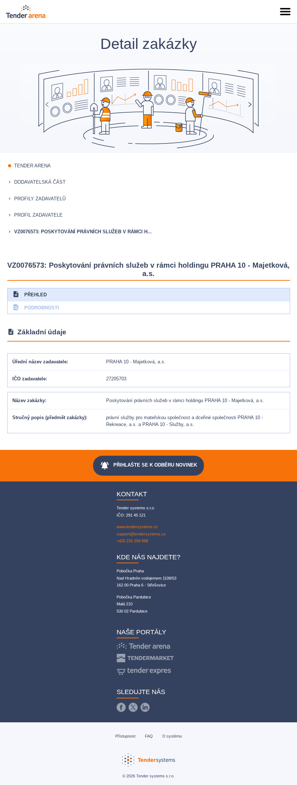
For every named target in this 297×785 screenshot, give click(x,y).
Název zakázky (28, 400)
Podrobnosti (35, 307)
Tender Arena (32, 165)
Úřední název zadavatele (39, 361)
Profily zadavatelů (40, 198)
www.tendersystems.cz (137, 527)
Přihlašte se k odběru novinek (148, 465)
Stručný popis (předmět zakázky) (49, 417)
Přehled (29, 294)
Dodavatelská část (40, 182)
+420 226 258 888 (132, 541)
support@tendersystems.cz (141, 534)
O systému (172, 736)
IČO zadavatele (29, 378)
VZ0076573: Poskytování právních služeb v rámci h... (83, 231)
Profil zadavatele (38, 215)
